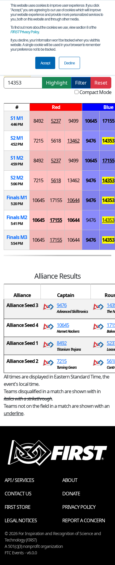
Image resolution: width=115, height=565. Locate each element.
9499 (73, 121)
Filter (81, 82)
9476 (91, 140)
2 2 (16, 177)
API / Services (19, 480)
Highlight (56, 82)
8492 (38, 121)
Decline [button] (69, 62)
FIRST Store (17, 507)
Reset (100, 82)
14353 (108, 140)
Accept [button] (45, 62)
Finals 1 (16, 197)
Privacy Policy (24, 31)
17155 (108, 121)
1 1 (16, 118)
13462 (73, 140)
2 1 (16, 138)
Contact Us (18, 493)
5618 (56, 140)
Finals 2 (16, 217)
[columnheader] (17, 107)
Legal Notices (21, 520)
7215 (38, 140)
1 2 (16, 157)
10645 (91, 121)
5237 (56, 121)
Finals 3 (16, 237)
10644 (73, 200)
